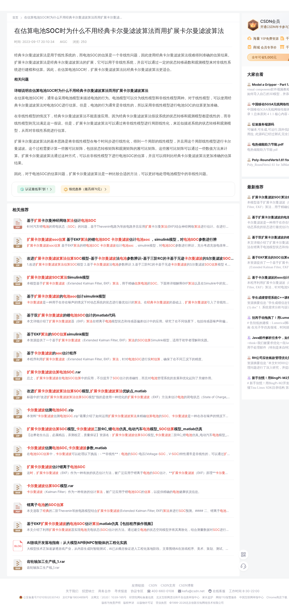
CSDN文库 (168, 585)
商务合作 (104, 591)
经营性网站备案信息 (141, 597)
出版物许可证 (145, 602)
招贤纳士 (88, 591)
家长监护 (207, 597)
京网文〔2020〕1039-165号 (108, 597)
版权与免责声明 (111, 602)
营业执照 (161, 602)
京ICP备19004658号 (75, 597)
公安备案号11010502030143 (41, 597)
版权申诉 (128, 602)
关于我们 (72, 591)
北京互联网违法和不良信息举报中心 (178, 597)
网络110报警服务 (226, 597)
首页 (15, 17)
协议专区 (137, 591)
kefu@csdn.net (193, 591)
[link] (15, 17)
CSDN (153, 585)
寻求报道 (120, 591)
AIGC (63, 42)
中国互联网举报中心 (251, 597)
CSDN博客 (186, 585)
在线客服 (219, 591)
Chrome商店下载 (276, 597)
